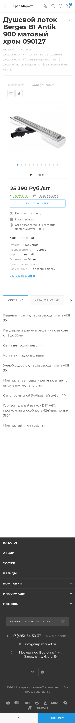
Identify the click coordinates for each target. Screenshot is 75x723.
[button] (18, 164)
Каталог (10, 542)
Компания (12, 583)
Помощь (10, 604)
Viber (32, 672)
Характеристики (47, 300)
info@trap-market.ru (40, 644)
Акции (9, 552)
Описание (15, 300)
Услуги (9, 563)
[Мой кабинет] (60, 6)
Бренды (10, 573)
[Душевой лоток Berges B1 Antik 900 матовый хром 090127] (38, 132)
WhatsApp (42, 672)
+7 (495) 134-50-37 (26, 636)
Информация (15, 593)
